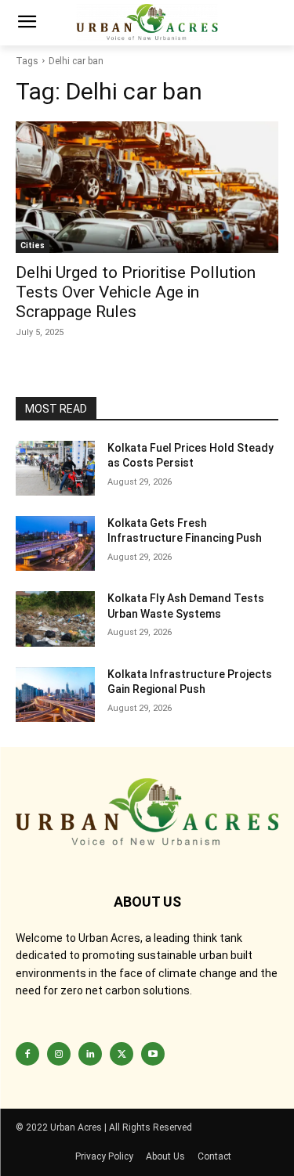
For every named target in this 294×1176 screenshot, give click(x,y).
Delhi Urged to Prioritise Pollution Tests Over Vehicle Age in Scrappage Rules (136, 292)
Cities (32, 245)
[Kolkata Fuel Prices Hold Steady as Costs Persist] (55, 468)
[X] (121, 1054)
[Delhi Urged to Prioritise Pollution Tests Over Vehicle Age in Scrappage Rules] (147, 187)
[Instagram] (59, 1054)
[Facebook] (27, 1054)
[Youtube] (153, 1054)
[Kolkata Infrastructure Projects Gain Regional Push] (55, 694)
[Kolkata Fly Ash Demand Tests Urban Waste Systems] (55, 618)
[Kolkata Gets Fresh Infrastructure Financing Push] (55, 543)
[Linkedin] (90, 1054)
